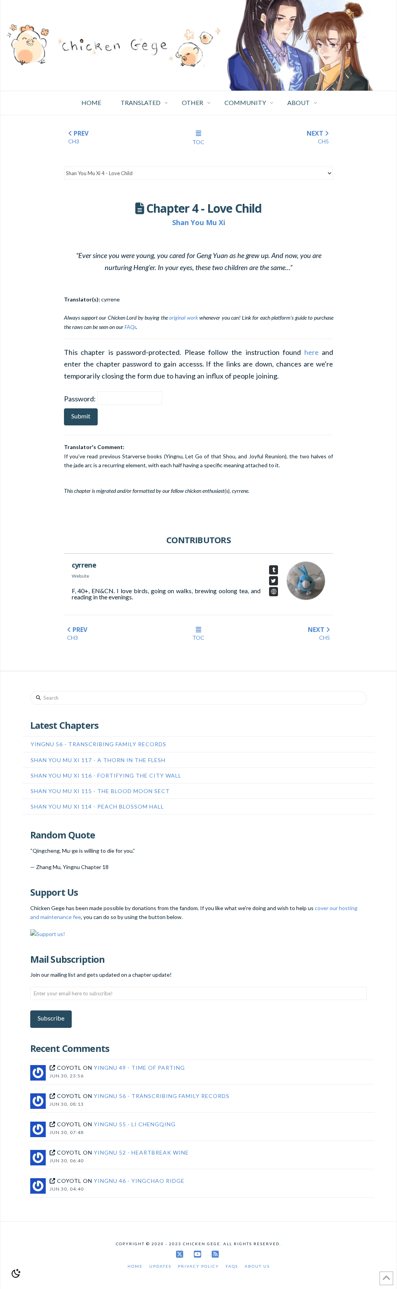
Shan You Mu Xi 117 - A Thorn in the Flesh (98, 760)
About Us (257, 1266)
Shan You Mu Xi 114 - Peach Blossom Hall (97, 806)
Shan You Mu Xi (198, 222)
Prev (78, 137)
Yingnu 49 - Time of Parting (139, 1067)
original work (183, 317)
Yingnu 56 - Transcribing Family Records (98, 744)
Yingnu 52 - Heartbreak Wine (141, 1152)
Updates (160, 1266)
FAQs (130, 327)
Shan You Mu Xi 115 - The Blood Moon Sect (100, 791)
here (311, 352)
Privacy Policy (198, 1266)
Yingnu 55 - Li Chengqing (135, 1124)
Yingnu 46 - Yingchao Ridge (139, 1180)
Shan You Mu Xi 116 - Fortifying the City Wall (106, 775)
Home (135, 1266)
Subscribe (51, 1018)
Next (318, 137)
